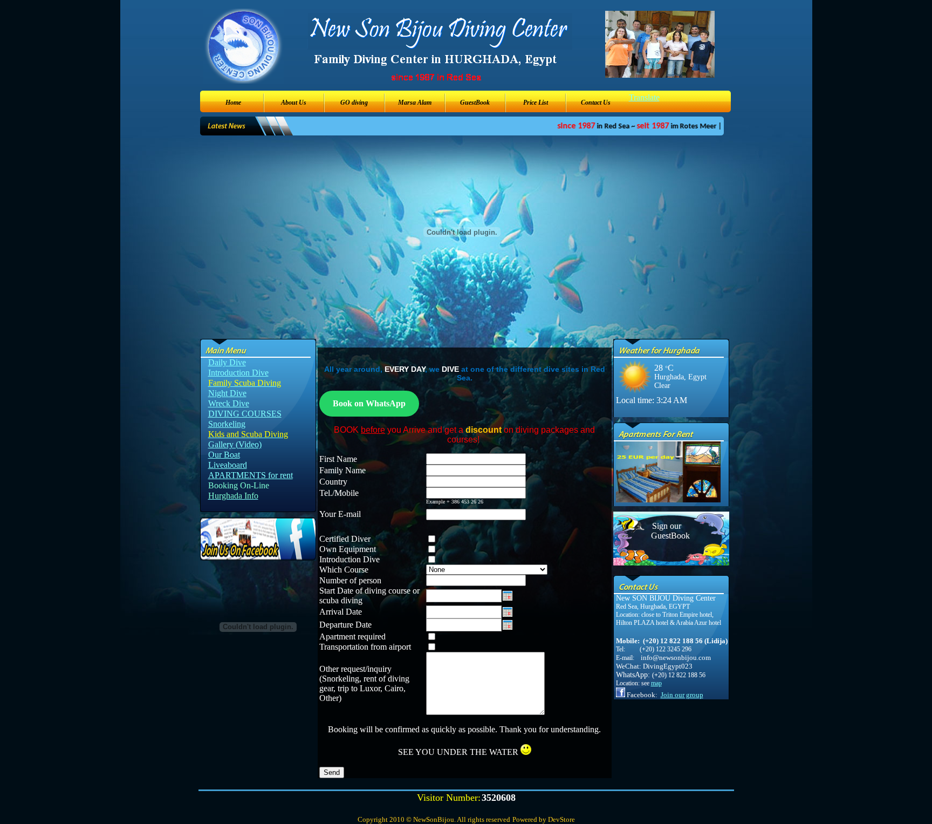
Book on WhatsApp (369, 403)
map (656, 683)
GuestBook (475, 102)
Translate (644, 97)
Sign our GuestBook (666, 530)
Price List (535, 102)
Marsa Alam (414, 102)
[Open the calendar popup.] (507, 597)
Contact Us (596, 102)
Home (233, 102)
